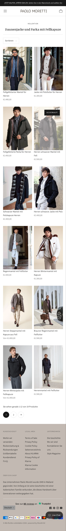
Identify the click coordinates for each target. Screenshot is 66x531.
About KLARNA (32, 453)
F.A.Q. (5, 461)
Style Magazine (53, 453)
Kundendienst (9, 457)
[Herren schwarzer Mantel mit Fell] (48, 128)
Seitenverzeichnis (33, 449)
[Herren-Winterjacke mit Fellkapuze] (17, 367)
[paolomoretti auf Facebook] (50, 508)
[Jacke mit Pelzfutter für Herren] (48, 68)
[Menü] (5, 11)
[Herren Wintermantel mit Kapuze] (48, 247)
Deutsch (8, 507)
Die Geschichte (53, 438)
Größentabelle (9, 453)
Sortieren (9, 40)
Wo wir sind (52, 441)
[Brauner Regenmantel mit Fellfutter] (48, 307)
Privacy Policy (31, 441)
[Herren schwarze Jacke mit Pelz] (48, 188)
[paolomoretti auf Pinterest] (54, 508)
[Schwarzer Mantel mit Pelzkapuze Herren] (17, 188)
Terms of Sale (31, 438)
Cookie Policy (31, 445)
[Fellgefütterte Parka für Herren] (17, 128)
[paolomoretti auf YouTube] (61, 508)
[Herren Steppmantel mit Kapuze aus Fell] (17, 307)
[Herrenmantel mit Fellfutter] (48, 367)
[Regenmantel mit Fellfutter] (17, 247)
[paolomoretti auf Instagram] (57, 508)
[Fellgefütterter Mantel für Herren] (17, 68)
